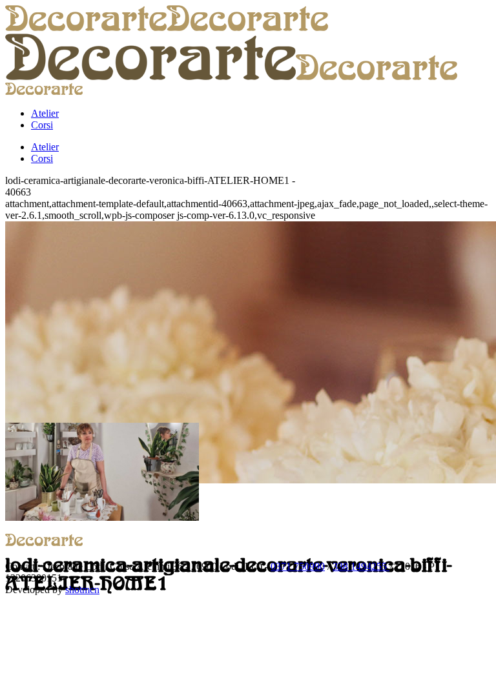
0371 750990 (298, 566)
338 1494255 (361, 566)
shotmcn (82, 589)
